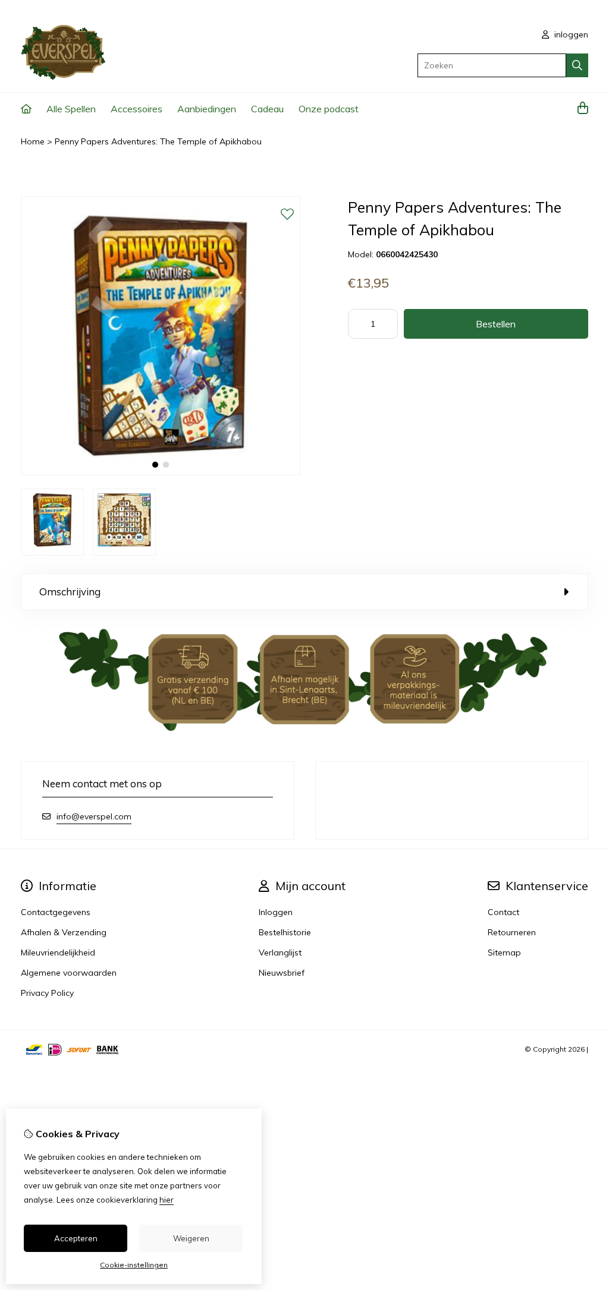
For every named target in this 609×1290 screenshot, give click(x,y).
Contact (503, 912)
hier (166, 1199)
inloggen (570, 34)
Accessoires (136, 109)
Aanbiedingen (206, 109)
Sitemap (504, 952)
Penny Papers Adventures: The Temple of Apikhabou (158, 141)
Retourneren (512, 932)
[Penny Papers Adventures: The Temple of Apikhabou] (160, 472)
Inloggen (276, 912)
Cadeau (267, 109)
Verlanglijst (280, 952)
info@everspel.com (93, 816)
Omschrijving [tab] (70, 591)
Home (33, 141)
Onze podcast (329, 109)
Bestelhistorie (285, 932)
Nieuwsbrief (281, 972)
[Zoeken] (577, 65)
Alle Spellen (71, 109)
